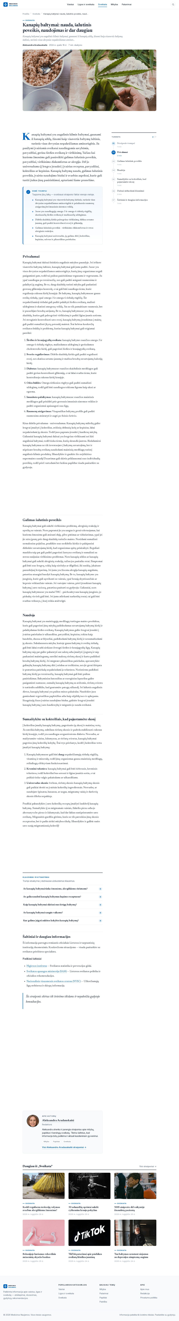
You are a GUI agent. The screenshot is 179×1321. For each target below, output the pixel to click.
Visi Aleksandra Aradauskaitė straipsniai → (64, 1147)
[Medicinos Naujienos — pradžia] (15, 4)
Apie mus (144, 1289)
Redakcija (145, 1293)
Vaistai (70, 4)
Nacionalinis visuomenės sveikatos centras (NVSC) (54, 981)
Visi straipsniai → (147, 1166)
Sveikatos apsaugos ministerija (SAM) (47, 971)
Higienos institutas (37, 966)
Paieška (103, 1301)
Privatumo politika (148, 1297)
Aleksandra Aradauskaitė (58, 1120)
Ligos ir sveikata (86, 4)
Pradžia (26, 14)
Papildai (103, 1297)
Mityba (114, 4)
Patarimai (126, 4)
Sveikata (102, 4)
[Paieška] (173, 4)
